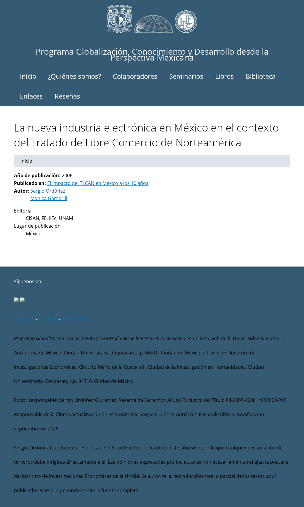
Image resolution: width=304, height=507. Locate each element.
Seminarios (186, 76)
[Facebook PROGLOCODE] (16, 300)
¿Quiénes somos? (74, 76)
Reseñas (67, 95)
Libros (224, 76)
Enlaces (31, 95)
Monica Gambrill (48, 198)
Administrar (75, 319)
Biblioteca (261, 76)
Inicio (28, 76)
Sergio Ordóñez (47, 191)
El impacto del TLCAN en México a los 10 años (97, 183)
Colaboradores (135, 76)
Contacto (24, 319)
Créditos (48, 319)
